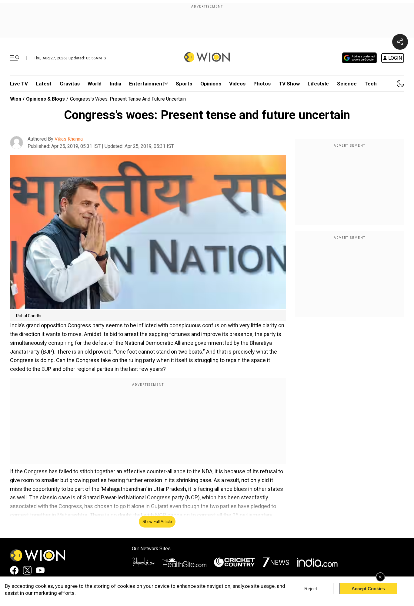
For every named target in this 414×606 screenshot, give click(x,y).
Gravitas (70, 84)
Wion (15, 99)
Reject (310, 588)
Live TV (19, 84)
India (115, 84)
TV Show (289, 84)
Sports (184, 84)
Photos (262, 84)
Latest (44, 84)
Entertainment (146, 84)
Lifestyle (318, 84)
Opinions (210, 84)
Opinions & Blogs (45, 99)
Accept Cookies (368, 588)
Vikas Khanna (69, 139)
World (95, 84)
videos (237, 84)
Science (347, 84)
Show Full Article (157, 521)
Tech (371, 84)
